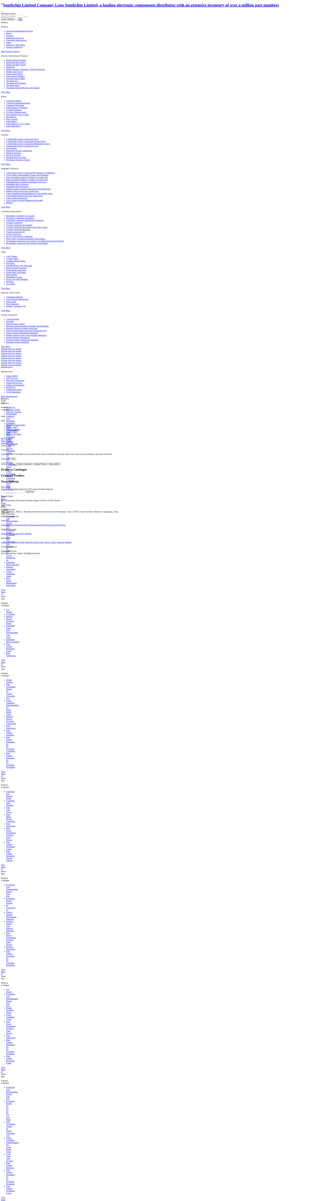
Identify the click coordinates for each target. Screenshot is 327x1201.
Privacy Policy (12, 427)
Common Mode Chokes (16, 261)
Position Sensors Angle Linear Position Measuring (26, 335)
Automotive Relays (14, 101)
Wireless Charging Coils (16, 306)
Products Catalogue (24, 464)
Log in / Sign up (8, 19)
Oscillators (10, 614)
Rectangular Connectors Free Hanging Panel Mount (27, 243)
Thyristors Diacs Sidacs (15, 79)
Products (5, 534)
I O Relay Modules (14, 110)
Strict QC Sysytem (13, 412)
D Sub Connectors (13, 234)
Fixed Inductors (12, 304)
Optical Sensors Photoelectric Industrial (22, 333)
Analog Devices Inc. (14, 383)
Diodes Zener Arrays (14, 72)
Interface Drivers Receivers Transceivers (22, 191)
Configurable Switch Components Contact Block (26, 141)
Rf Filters (10, 282)
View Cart (5, 459)
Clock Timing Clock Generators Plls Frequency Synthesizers (30, 173)
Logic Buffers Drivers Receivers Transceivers (24, 196)
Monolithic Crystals (14, 277)
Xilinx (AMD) (12, 376)
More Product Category (10, 51)
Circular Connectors (14, 223)
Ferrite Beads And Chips (16, 270)
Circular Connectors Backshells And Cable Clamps (26, 227)
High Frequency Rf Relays (17, 108)
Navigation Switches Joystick (18, 160)
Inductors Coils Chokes (15, 45)
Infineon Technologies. (15, 385)
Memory (9, 203)
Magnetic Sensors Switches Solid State (21, 328)
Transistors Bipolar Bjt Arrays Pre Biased (22, 88)
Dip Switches (11, 148)
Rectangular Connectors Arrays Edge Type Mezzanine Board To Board (35, 241)
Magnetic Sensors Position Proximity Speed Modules (27, 326)
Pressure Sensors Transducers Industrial (22, 340)
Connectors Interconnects (16, 40)
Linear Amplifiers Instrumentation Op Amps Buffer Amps (29, 193)
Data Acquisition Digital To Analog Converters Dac (27, 180)
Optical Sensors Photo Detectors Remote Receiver (26, 331)
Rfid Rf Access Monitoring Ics (10, 555)
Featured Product (40, 464)
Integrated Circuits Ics (15, 38)
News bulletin (54, 464)
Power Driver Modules (15, 76)
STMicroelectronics (14, 390)
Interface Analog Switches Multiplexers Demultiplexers (28, 189)
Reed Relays (11, 117)
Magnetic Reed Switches (16, 157)
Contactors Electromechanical (18, 103)
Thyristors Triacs (13, 85)
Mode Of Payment (13, 434)
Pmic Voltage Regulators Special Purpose (10, 856)
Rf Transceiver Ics (10, 907)
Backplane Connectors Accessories (20, 216)
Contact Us (10, 407)
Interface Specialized (10, 568)
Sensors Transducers (14, 47)
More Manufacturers (9, 396)
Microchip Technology (15, 380)
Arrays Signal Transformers (17, 299)
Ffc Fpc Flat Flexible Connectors (19, 236)
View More (5, 92)
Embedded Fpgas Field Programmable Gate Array (26, 182)
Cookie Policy (12, 432)
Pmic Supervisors (11, 654)
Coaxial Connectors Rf (15, 232)
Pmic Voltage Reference (10, 732)
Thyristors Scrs (12, 81)
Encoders (10, 321)
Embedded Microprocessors (17, 187)
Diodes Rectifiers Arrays (16, 62)
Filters (8, 43)
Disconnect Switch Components (19, 151)
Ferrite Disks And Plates (16, 272)
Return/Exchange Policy (16, 425)
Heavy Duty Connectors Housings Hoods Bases (25, 239)
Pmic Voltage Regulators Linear (10, 647)
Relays (9, 33)
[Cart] (16, 19)
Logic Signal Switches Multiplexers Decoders (24, 200)
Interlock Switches (13, 153)
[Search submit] (26, 16)
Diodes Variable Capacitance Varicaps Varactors (25, 69)
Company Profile (13, 410)
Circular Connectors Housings (18, 230)
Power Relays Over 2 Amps (17, 115)
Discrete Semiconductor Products (19, 31)
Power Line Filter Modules (17, 279)
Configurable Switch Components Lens (22, 146)
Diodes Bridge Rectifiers (16, 60)
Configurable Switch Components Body (22, 139)
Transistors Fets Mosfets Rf (10, 545)
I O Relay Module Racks (16, 112)
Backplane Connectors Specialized (20, 218)
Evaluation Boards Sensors (10, 901)
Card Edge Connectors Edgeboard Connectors (25, 220)
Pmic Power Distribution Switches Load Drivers (11, 834)
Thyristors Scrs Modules (16, 83)
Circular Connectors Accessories (19, 225)
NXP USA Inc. (12, 378)
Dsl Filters (10, 263)
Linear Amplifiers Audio (10, 574)
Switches (9, 36)
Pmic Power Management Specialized (11, 582)
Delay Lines (11, 302)
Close (13, 459)
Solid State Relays (13, 126)
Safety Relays (11, 121)
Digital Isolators (9, 681)
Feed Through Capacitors (16, 268)
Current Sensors (12, 319)
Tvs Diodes (9, 611)
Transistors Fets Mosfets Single (10, 795)
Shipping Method (13, 430)
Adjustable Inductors (14, 297)
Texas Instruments (13, 392)
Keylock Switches (13, 155)
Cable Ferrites (11, 256)
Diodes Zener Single (14, 74)
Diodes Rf (10, 67)
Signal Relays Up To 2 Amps (18, 124)
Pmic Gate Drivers (9, 810)
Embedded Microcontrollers (17, 184)
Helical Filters (11, 275)
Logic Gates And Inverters (16, 198)
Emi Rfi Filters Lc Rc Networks (19, 266)
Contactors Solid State (15, 105)
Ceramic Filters (12, 259)
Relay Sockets (12, 119)
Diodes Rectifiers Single (16, 65)
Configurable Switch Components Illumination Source (28, 144)
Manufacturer (14, 534)
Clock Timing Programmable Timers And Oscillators (27, 175)
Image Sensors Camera (15, 324)
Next (9, 505)
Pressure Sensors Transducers (18, 338)
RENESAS (10, 387)
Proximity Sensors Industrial (17, 342)
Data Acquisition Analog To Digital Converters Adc (27, 177)
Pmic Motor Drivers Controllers (10, 818)
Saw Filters (10, 284)
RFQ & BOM (25, 534)
